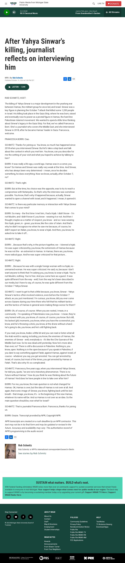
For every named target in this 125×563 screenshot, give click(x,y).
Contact (47, 519)
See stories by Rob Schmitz (32, 453)
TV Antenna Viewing (104, 524)
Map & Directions (50, 524)
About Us (47, 516)
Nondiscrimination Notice (79, 527)
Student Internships (51, 530)
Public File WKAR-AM (78, 538)
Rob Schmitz (18, 78)
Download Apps (102, 527)
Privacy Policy (75, 524)
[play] (7, 12)
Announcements (50, 544)
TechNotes (100, 522)
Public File (74, 530)
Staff (46, 522)
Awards (47, 541)
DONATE (114, 3)
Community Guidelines (79, 522)
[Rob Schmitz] (10, 451)
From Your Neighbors (52, 549)
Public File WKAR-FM (78, 535)
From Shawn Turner (52, 547)
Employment (49, 527)
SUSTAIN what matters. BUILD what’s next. (62, 482)
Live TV (101, 4)
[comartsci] (21, 558)
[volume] (14, 12)
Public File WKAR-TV (78, 532)
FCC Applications (76, 540)
